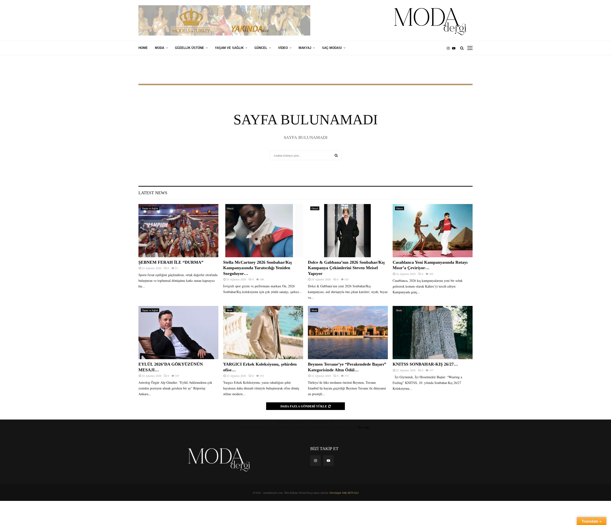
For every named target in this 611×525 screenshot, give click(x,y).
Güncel (260, 48)
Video (283, 48)
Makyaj (305, 48)
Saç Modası (332, 48)
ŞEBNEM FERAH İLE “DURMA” (171, 262)
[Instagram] (449, 48)
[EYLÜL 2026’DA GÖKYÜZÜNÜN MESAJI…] (178, 332)
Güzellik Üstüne (189, 48)
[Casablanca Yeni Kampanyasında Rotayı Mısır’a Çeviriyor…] (433, 230)
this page (364, 427)
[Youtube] (455, 48)
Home (143, 48)
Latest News (152, 192)
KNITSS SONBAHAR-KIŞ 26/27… (425, 364)
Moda (159, 48)
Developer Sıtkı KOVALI (344, 492)
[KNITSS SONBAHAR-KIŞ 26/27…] (433, 332)
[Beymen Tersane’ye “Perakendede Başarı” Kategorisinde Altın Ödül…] (348, 332)
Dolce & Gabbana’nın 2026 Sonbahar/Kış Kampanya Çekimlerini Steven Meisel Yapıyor (346, 268)
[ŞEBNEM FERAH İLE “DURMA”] (178, 230)
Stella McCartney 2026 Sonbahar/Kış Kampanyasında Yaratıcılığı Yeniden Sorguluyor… (257, 268)
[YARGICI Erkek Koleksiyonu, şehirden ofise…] (263, 332)
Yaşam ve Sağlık (229, 48)
